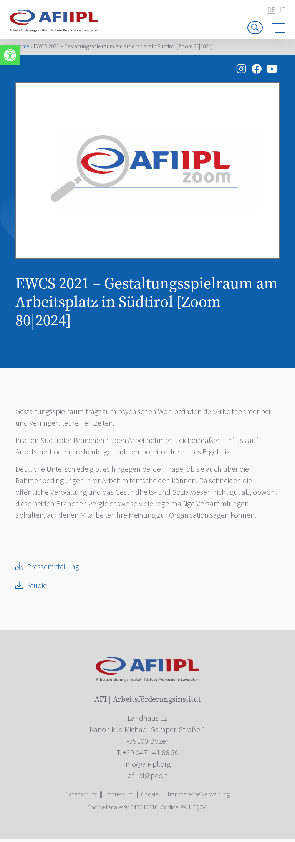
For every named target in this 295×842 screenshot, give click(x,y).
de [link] (271, 10)
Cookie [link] (149, 794)
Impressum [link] (119, 794)
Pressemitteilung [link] (53, 567)
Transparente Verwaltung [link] (198, 794)
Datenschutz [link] (81, 794)
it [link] (282, 10)
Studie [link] (37, 585)
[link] (10, 55)
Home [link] (22, 47)
